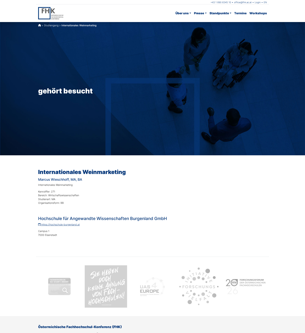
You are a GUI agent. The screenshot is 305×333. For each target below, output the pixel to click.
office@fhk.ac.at (243, 2)
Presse (199, 13)
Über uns (182, 13)
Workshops (258, 13)
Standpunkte (219, 13)
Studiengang (51, 25)
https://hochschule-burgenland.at (60, 224)
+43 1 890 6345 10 (221, 2)
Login (258, 2)
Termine (240, 13)
